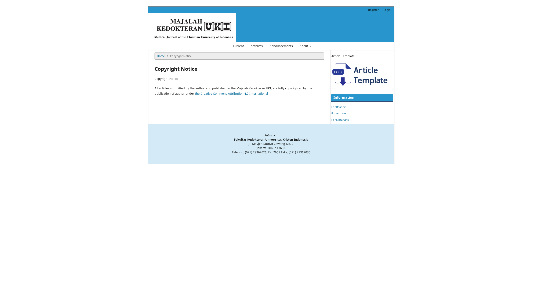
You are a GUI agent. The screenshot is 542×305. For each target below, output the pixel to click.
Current (238, 46)
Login (387, 10)
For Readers (338, 107)
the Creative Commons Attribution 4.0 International (231, 94)
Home (161, 56)
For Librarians (340, 120)
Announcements (281, 46)
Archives (257, 46)
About (304, 46)
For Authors (338, 113)
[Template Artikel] (362, 89)
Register (373, 10)
